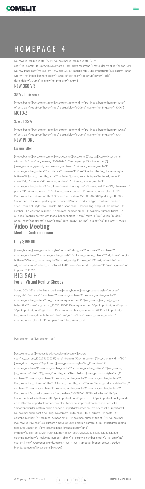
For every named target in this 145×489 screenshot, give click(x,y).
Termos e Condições (120, 478)
